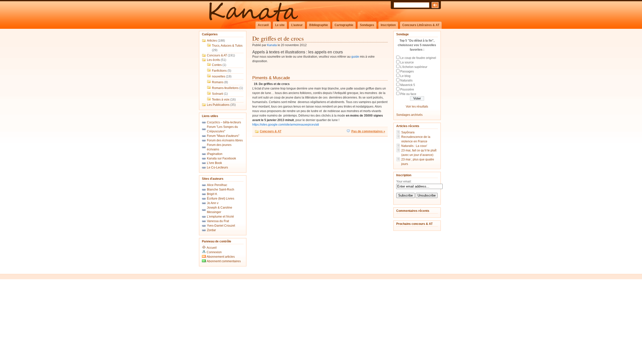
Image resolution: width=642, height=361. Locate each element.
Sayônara (408, 132)
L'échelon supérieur (413, 67)
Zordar (211, 230)
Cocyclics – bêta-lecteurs (224, 122)
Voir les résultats (417, 106)
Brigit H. (212, 194)
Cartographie (344, 25)
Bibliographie (318, 25)
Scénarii (217, 94)
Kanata (272, 45)
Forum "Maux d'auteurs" (223, 136)
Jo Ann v (212, 203)
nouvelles (218, 76)
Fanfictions (219, 70)
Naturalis (406, 80)
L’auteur (297, 25)
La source (407, 62)
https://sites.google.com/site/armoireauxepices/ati (285, 124)
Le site (280, 25)
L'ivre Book (214, 163)
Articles (212, 40)
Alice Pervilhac (217, 185)
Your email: (404, 181)
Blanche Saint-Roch (220, 189)
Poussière (407, 89)
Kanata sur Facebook (221, 158)
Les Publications (218, 105)
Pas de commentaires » (368, 131)
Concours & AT (217, 55)
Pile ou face (408, 94)
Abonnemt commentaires (223, 261)
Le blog (405, 76)
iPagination (214, 154)
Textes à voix (220, 99)
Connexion (214, 252)
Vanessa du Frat (218, 221)
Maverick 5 (407, 85)
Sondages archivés (409, 115)
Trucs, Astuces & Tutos (227, 45)
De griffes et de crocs (278, 38)
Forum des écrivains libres (225, 140)
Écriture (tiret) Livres (220, 198)
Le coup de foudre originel (418, 58)
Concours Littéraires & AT (420, 25)
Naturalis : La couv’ (414, 146)
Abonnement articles (220, 256)
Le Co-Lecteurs (217, 167)
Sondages (367, 25)
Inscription (388, 25)
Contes (217, 65)
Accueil (263, 25)
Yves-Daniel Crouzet (221, 225)
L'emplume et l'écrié (220, 216)
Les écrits (213, 60)
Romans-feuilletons (225, 88)
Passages (407, 71)
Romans (217, 82)
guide (355, 56)
